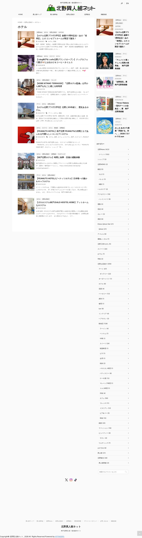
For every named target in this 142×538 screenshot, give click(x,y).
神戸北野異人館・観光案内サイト (71, 531)
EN (127, 3)
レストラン (66, 137)
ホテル (50, 41)
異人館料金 (53, 14)
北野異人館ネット (71, 526)
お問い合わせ (104, 521)
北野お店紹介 (70, 14)
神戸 (72, 137)
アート (50, 113)
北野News (49, 521)
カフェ (60, 137)
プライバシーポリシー (90, 521)
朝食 (54, 41)
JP (122, 3)
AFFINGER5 (59, 536)
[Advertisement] (71, 498)
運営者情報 (77, 521)
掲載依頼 (104, 14)
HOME (20, 14)
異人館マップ (37, 14)
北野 (55, 137)
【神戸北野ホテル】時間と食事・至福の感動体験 (58, 157)
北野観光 (87, 14)
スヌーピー (78, 137)
